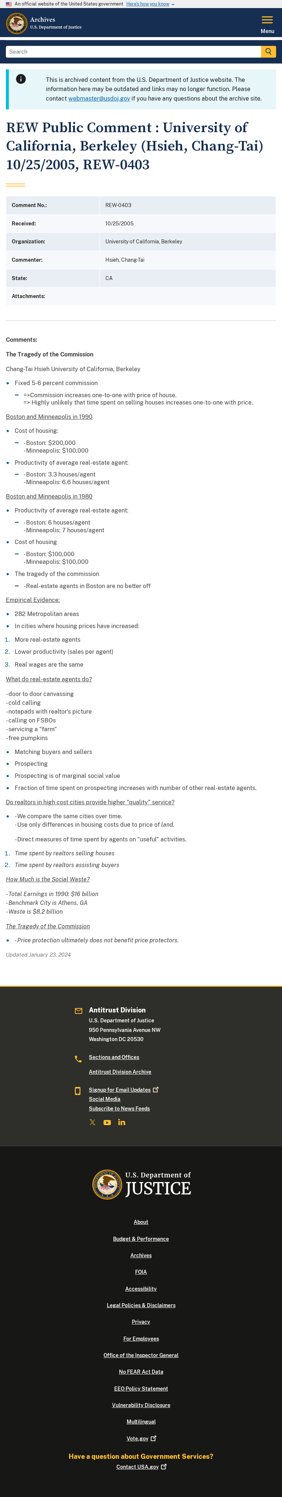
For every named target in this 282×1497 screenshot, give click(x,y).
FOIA (141, 1272)
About (141, 1222)
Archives (141, 1255)
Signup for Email (120, 1090)
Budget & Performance (141, 1239)
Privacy (141, 1322)
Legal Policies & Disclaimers (141, 1305)
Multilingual (141, 1422)
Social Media (104, 1099)
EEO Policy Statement (141, 1389)
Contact (137, 1467)
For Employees (141, 1339)
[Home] (44, 33)
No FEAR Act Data (141, 1372)
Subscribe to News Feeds (119, 1109)
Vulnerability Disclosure (141, 1405)
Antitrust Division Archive (120, 1072)
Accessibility (141, 1289)
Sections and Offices (114, 1057)
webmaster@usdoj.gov (99, 98)
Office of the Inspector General (141, 1355)
